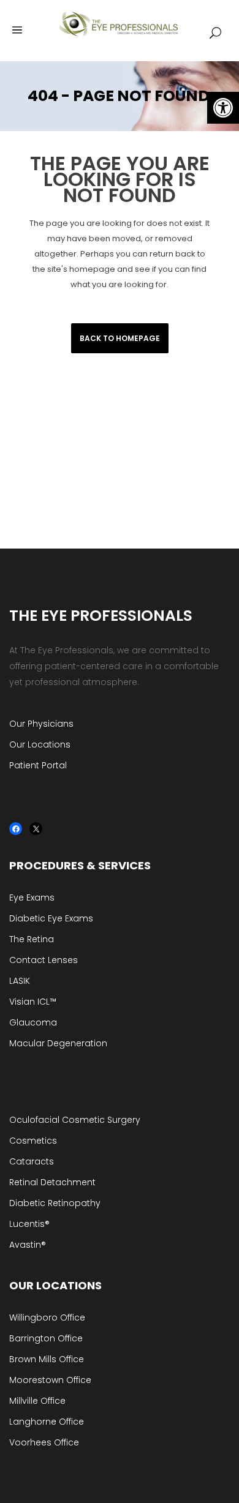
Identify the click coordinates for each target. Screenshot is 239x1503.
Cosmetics (33, 1140)
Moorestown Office (50, 1380)
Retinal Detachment (52, 1182)
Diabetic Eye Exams (51, 918)
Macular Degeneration (58, 1043)
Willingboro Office (47, 1317)
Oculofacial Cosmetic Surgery (74, 1120)
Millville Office (37, 1401)
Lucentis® (29, 1224)
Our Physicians (41, 724)
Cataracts (31, 1161)
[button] (223, 108)
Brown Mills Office (46, 1359)
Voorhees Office (44, 1442)
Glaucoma (33, 1022)
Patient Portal (38, 765)
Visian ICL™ (32, 1001)
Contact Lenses (43, 960)
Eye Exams (32, 897)
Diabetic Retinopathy (55, 1203)
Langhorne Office (46, 1421)
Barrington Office (46, 1338)
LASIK (19, 981)
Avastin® (27, 1245)
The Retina (31, 939)
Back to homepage (120, 338)
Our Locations (39, 744)
